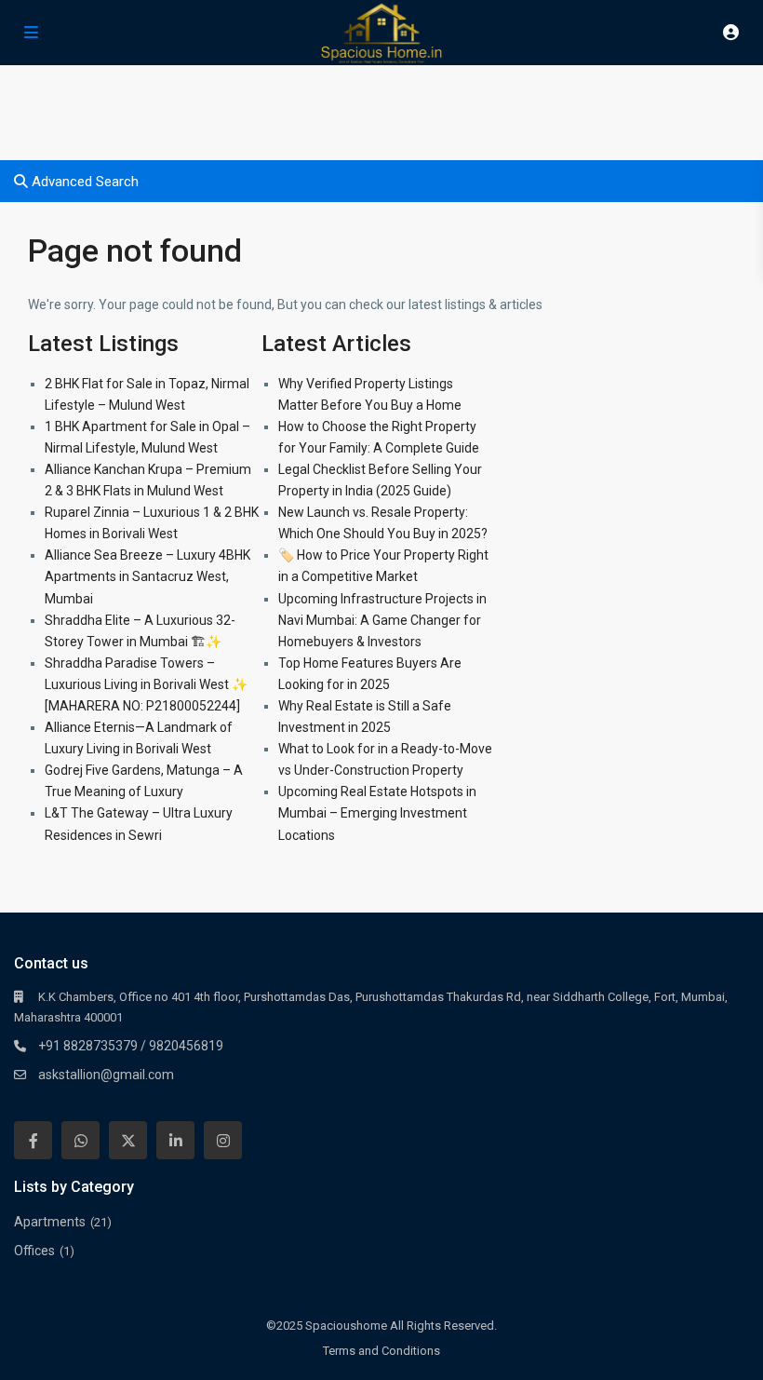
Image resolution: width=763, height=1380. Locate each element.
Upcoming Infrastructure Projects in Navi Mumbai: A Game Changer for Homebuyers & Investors (382, 620)
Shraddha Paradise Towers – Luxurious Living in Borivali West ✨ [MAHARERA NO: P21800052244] (146, 684)
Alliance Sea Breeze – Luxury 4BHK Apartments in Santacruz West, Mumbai (147, 576)
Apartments (50, 1221)
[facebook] (33, 1140)
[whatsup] (80, 1140)
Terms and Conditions (381, 1351)
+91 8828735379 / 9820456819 (130, 1045)
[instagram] (223, 1140)
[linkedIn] (175, 1140)
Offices (34, 1250)
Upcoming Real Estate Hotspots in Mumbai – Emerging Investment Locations (377, 813)
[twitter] (128, 1140)
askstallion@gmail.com (106, 1074)
